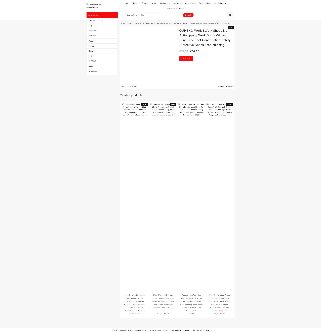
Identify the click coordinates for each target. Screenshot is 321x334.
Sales (91, 66)
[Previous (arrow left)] (4, 167)
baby (90, 26)
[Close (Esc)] (318, 3)
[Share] (312, 3)
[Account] (230, 15)
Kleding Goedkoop (96, 21)
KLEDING (92, 61)
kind (90, 56)
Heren (91, 51)
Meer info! (186, 58)
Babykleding (94, 31)
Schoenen (93, 71)
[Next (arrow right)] (316, 167)
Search (188, 15)
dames (91, 46)
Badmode (92, 36)
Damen (91, 41)
